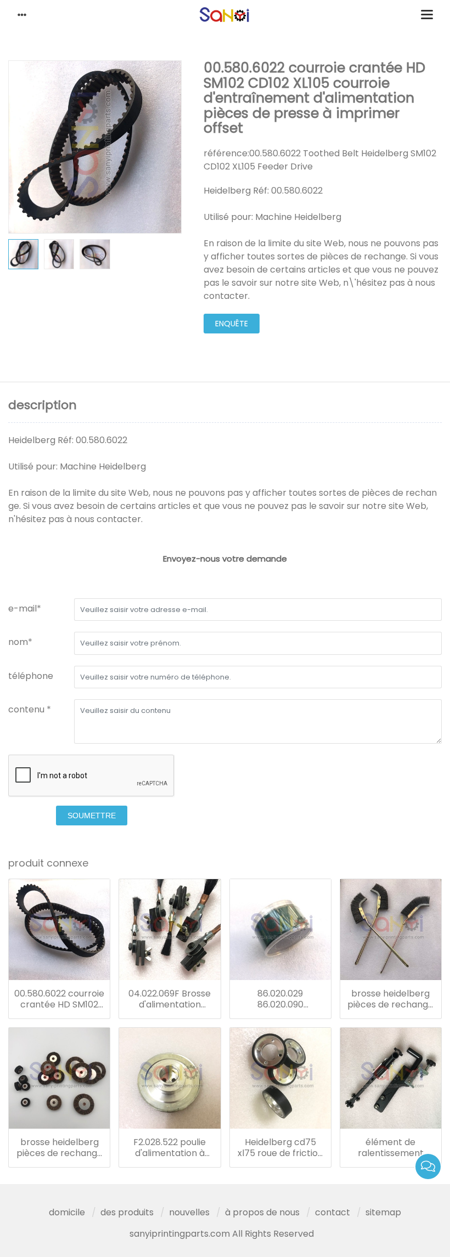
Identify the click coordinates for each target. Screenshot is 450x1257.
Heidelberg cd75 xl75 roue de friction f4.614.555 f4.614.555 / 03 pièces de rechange (280, 1148)
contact (332, 1212)
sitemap (383, 1212)
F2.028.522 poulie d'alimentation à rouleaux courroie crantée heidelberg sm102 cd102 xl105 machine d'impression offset (170, 1148)
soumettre (92, 815)
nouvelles (189, 1212)
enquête (231, 323)
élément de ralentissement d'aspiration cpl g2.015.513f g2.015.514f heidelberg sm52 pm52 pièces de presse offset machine (391, 1148)
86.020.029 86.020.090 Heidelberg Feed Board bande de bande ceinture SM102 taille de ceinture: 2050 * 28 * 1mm (280, 999)
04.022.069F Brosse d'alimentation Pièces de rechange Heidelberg (169, 999)
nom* (20, 642)
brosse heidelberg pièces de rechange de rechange (390, 999)
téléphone (30, 676)
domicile (67, 1212)
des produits (127, 1212)
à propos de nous (262, 1212)
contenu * (29, 709)
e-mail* (24, 608)
